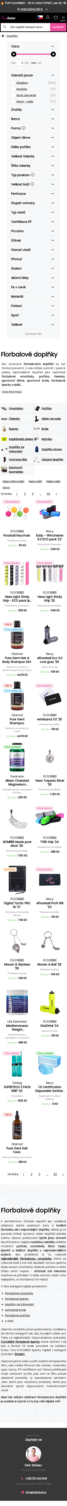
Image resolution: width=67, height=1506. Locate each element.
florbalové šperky (17, 1299)
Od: (13, 63)
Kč (40, 63)
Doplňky (12, 36)
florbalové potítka (17, 1315)
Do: (27, 63)
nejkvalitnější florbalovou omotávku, (26, 1259)
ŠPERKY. (20, 1354)
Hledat (58, 27)
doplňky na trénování (19, 1304)
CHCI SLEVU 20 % (31, 9)
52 (48, 494)
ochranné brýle (15, 1310)
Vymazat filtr (33, 334)
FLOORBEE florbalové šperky (20, 1342)
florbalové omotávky (19, 1293)
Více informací (12, 392)
